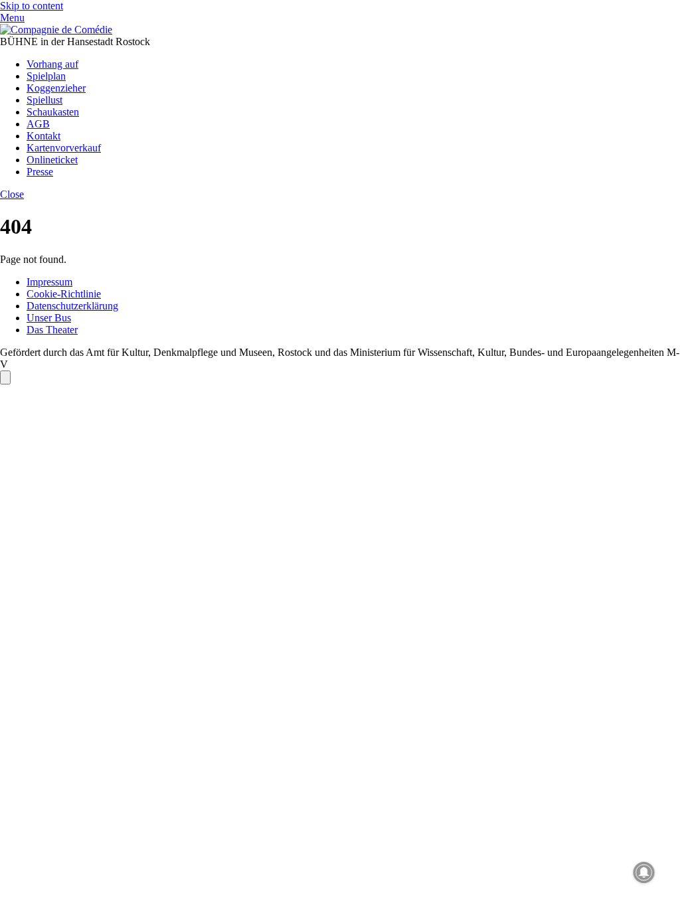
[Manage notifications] (644, 872)
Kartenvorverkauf (64, 147)
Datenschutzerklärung (72, 305)
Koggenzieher (56, 88)
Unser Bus (49, 317)
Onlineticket (52, 159)
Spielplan (46, 76)
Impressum (49, 282)
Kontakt (43, 135)
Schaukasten (53, 112)
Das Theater (52, 329)
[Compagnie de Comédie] (56, 29)
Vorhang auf (52, 64)
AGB (38, 123)
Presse (40, 171)
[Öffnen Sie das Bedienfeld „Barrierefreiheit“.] (5, 377)
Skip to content (31, 5)
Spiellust (44, 100)
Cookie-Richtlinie (64, 293)
